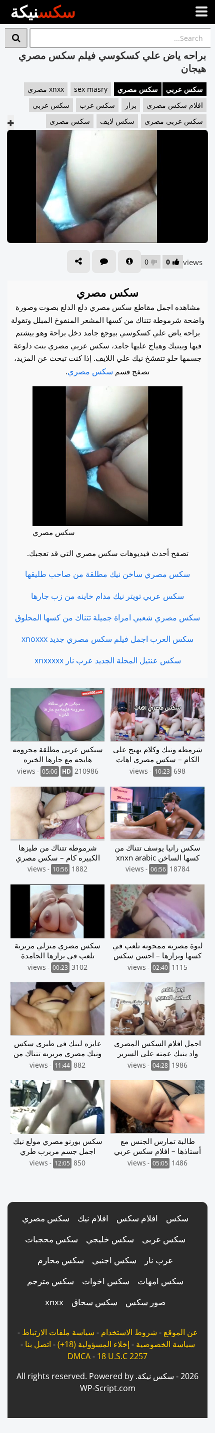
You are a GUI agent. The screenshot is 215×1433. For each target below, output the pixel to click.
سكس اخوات (106, 1281)
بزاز (130, 105)
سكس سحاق (95, 1302)
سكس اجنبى (114, 1260)
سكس (177, 1218)
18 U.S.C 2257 (122, 1356)
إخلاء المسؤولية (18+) (94, 1344)
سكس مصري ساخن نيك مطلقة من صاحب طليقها (107, 574)
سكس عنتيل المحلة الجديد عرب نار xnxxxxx (107, 660)
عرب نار (158, 1260)
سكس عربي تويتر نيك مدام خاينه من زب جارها (107, 595)
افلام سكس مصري (174, 105)
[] (16, 38)
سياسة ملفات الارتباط (58, 1332)
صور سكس (146, 1302)
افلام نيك (93, 1218)
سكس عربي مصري (173, 121)
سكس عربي (184, 89)
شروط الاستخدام (129, 1332)
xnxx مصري (46, 89)
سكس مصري (138, 89)
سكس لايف (117, 121)
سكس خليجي (110, 1239)
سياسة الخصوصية (165, 1344)
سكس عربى (164, 1239)
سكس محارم (61, 1260)
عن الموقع (181, 1332)
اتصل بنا (38, 1344)
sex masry (91, 89)
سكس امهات (161, 1281)
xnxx (54, 1302)
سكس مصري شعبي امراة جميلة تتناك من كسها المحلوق (107, 617)
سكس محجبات (51, 1239)
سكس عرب (97, 105)
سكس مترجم (50, 1281)
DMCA (79, 1356)
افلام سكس (137, 1218)
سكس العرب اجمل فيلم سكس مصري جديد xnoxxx (108, 638)
